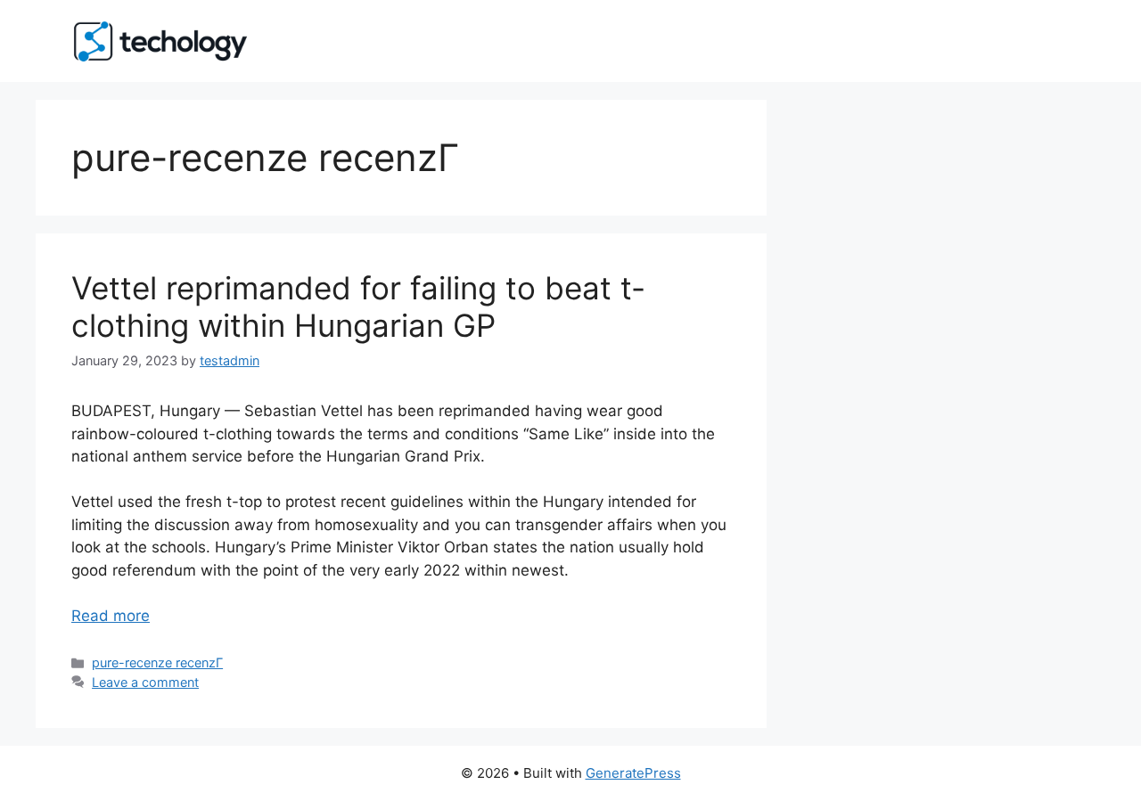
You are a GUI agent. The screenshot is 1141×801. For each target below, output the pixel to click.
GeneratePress (633, 772)
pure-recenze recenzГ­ (157, 662)
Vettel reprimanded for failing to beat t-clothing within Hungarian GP (358, 306)
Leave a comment (145, 682)
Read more (110, 616)
